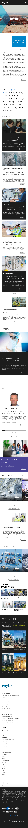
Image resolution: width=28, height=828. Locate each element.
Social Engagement (6, 743)
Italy (3, 776)
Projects (4, 727)
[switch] (17, 808)
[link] (8, 649)
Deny (21, 821)
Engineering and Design (7, 716)
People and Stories (6, 730)
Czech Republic (5, 760)
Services (4, 712)
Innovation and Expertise (8, 739)
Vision (3, 735)
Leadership (4, 737)
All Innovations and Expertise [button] (14, 508)
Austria (3, 756)
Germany (4, 768)
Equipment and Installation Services (10, 722)
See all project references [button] (14, 579)
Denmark (4, 762)
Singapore (4, 782)
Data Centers (5, 706)
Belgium (4, 758)
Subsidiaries (5, 747)
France (3, 766)
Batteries (4, 699)
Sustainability (5, 741)
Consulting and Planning (7, 714)
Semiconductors (6, 693)
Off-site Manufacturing (7, 720)
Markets (4, 691)
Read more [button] (23, 79)
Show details (13, 815)
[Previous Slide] (12, 380)
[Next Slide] (16, 380)
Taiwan (3, 785)
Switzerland (5, 784)
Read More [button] (23, 539)
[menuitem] (5, 2)
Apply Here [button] (23, 468)
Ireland (3, 772)
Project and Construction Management (11, 718)
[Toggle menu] (25, 2)
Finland (3, 764)
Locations (4, 754)
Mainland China (5, 778)
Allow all (7, 821)
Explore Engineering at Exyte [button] (20, 322)
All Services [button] (14, 293)
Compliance (5, 749)
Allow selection (14, 821)
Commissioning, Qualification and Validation (12, 724)
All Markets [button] (14, 383)
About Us (4, 733)
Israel (3, 774)
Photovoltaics (5, 697)
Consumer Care (5, 705)
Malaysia (4, 780)
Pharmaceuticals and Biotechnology (10, 695)
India (3, 770)
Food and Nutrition (6, 703)
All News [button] (14, 436)
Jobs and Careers (6, 752)
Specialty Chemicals (7, 708)
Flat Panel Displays (6, 701)
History (3, 745)
